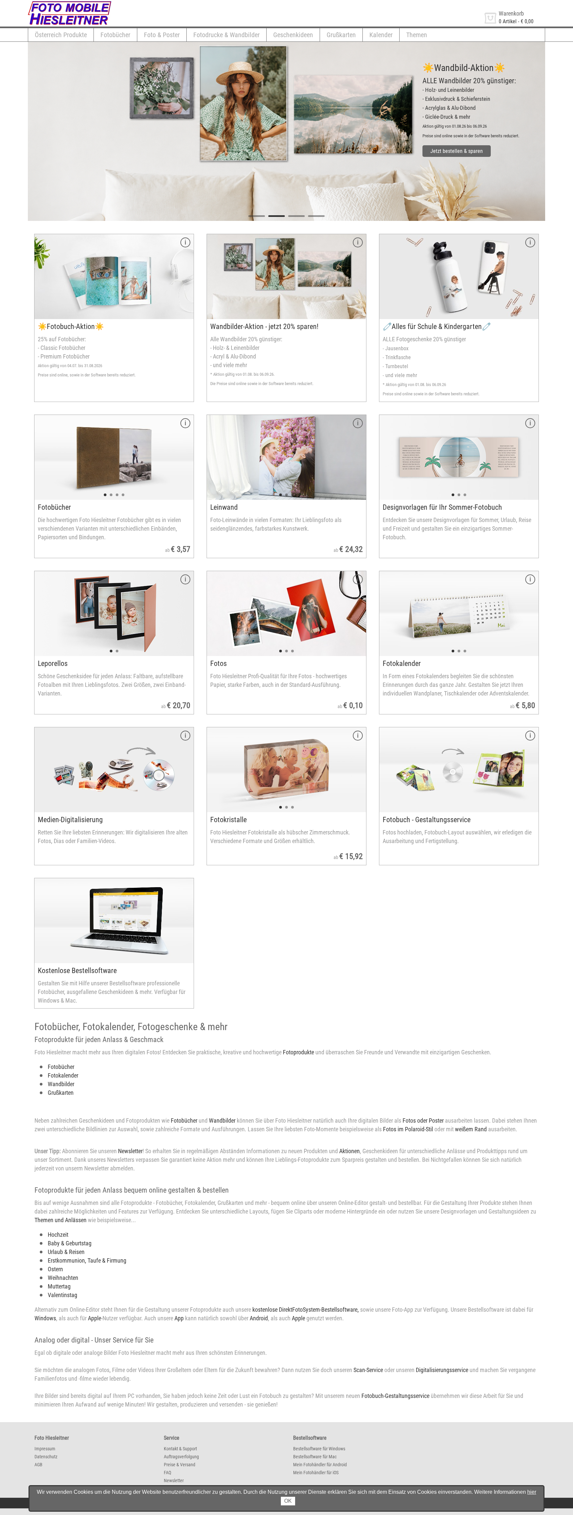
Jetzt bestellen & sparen (456, 151)
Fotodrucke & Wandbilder (226, 35)
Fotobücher (115, 35)
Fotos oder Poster (423, 1120)
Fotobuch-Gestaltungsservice (395, 1395)
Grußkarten (341, 35)
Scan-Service (368, 1369)
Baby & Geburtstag (70, 1243)
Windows (45, 1318)
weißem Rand (471, 1129)
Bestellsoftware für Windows (319, 1448)
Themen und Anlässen (60, 1220)
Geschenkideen (293, 35)
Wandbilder (61, 1084)
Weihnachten (63, 1277)
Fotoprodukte (298, 1052)
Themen (416, 35)
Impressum (44, 1448)
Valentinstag (62, 1294)
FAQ (167, 1472)
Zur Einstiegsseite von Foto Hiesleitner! (70, 3)
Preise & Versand (179, 1464)
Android (259, 1318)
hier (531, 1492)
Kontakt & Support (180, 1448)
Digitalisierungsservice (442, 1369)
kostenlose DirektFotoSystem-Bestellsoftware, (305, 1309)
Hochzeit (58, 1234)
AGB (38, 1464)
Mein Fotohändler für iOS (316, 1472)
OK (288, 1501)
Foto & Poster (162, 35)
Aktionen (349, 1151)
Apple (94, 1318)
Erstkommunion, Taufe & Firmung (87, 1260)
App (179, 1318)
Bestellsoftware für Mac (315, 1456)
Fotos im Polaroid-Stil (408, 1129)
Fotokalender (63, 1075)
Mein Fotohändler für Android (320, 1464)
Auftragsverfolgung (181, 1456)
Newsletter (130, 1151)
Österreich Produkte (61, 35)
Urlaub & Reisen (66, 1251)
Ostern (55, 1269)
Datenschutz (45, 1456)
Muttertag (59, 1286)
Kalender (381, 35)
